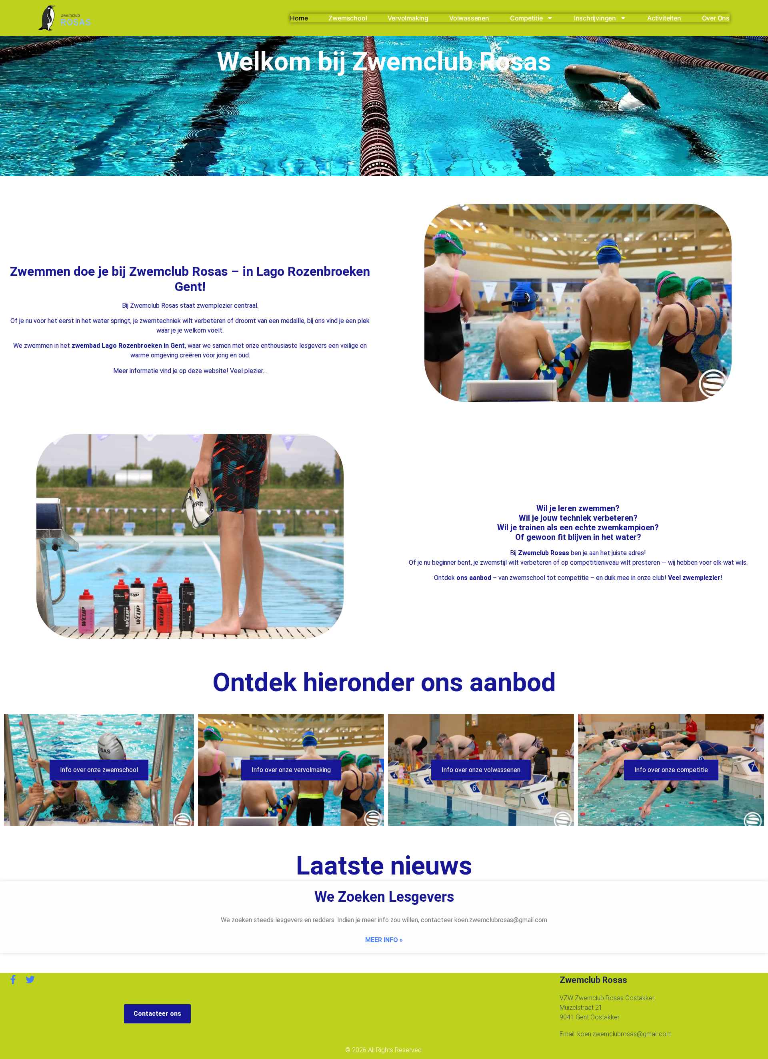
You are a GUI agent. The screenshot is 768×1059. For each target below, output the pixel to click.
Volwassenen (469, 18)
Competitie (526, 18)
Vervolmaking (408, 18)
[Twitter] (30, 979)
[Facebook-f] (13, 979)
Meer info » (384, 940)
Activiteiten (664, 18)
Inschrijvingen (595, 18)
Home (299, 18)
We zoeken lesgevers (384, 897)
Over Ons (716, 18)
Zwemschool (347, 18)
